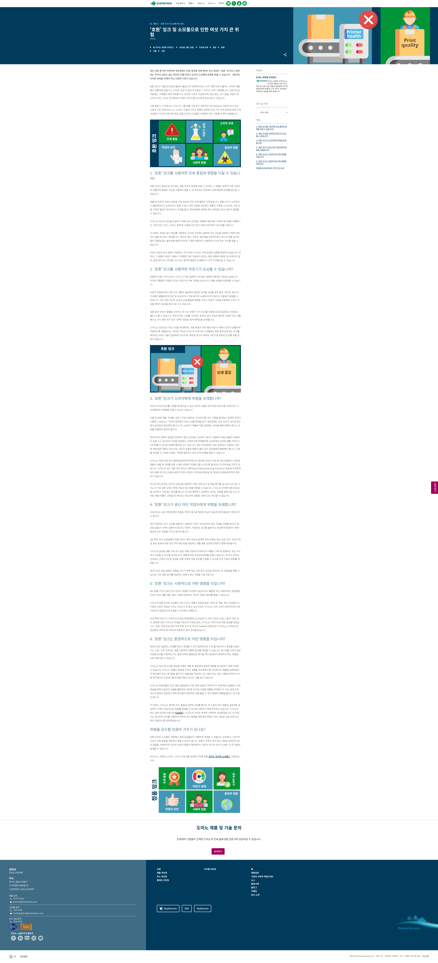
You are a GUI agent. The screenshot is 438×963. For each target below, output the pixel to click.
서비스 (200, 3)
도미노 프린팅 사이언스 (266, 77)
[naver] (27, 938)
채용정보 (255, 872)
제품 (190, 3)
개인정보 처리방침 (391, 956)
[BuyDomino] (228, 3)
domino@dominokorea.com (25, 901)
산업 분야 (180, 3)
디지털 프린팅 (210, 868)
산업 (159, 868)
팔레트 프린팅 (163, 880)
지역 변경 (23, 956)
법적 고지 (379, 956)
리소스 (211, 3)
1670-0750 (17, 921)
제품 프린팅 (162, 872)
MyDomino (203, 908)
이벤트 (254, 891)
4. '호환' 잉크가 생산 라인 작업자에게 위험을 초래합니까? (271, 148)
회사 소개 (255, 894)
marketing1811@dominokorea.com (28, 913)
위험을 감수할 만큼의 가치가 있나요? (270, 168)
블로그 (254, 887)
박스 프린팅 (162, 876)
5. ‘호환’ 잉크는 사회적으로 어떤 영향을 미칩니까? (271, 155)
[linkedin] (20, 938)
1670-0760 (17, 910)
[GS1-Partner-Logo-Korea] (20, 926)
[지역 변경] (244, 3)
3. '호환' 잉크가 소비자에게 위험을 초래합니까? (271, 141)
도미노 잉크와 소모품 (218, 756)
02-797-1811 (18, 898)
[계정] (239, 3)
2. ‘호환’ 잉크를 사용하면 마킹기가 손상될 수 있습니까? (271, 134)
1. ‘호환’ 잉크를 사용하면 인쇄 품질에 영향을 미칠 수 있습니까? (271, 127)
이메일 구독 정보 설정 (412, 956)
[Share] (285, 55)
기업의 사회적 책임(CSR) (262, 876)
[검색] (234, 3)
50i (179, 712)
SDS (187, 908)
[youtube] (40, 938)
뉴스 (253, 880)
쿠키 (401, 956)
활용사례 (255, 883)
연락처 (221, 3)
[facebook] (13, 938)
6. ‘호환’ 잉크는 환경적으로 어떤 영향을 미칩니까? (271, 162)
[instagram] (33, 938)
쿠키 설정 (425, 956)
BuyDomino (170, 908)
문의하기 (218, 851)
